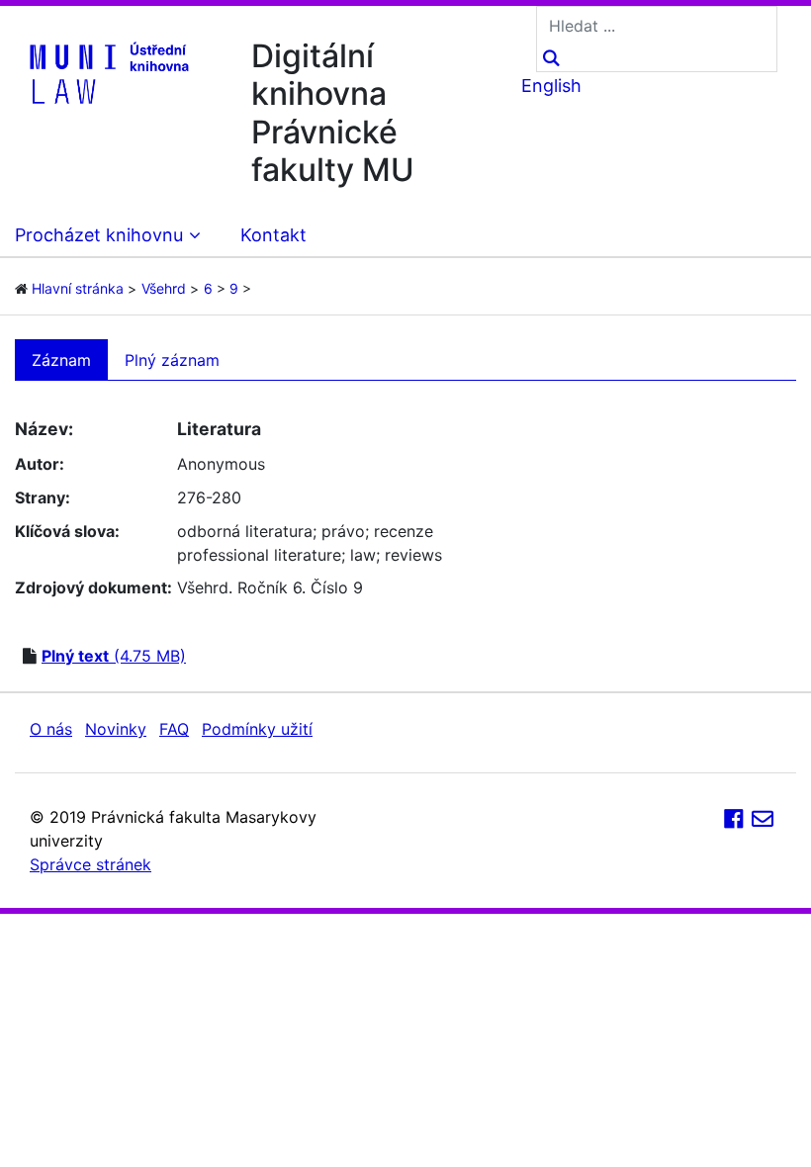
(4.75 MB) (114, 656)
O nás (51, 729)
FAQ (174, 729)
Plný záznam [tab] (172, 360)
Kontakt (273, 234)
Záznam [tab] (61, 360)
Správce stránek (90, 864)
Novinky (115, 729)
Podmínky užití (257, 729)
